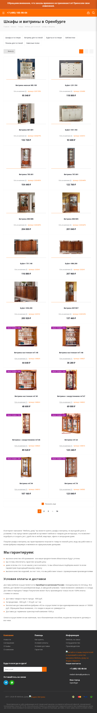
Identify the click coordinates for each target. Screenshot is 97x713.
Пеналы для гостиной (14, 43)
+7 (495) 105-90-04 (17, 12)
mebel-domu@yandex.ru (80, 674)
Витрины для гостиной (33, 37)
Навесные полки (32, 43)
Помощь (39, 635)
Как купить (39, 639)
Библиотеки (70, 37)
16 (57, 511)
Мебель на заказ (73, 639)
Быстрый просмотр (26, 82)
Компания (8, 635)
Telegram (6, 682)
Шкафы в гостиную (13, 37)
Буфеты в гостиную (54, 37)
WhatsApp (11, 682)
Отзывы (7, 646)
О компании (9, 649)
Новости (7, 639)
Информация (72, 635)
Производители (73, 646)
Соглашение (9, 643)
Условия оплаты (41, 643)
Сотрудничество (73, 643)
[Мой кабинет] (88, 13)
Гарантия (39, 649)
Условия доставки (42, 646)
